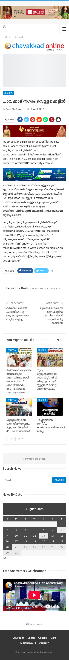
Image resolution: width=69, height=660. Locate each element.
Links (53, 637)
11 (25, 535)
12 (34, 535)
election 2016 (28, 642)
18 (25, 541)
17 (16, 541)
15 (61, 535)
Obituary (44, 642)
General (8, 93)
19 (34, 541)
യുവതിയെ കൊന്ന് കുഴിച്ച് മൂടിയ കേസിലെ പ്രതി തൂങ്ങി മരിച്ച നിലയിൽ (51, 315)
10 (16, 535)
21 (52, 541)
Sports (31, 637)
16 (7, 541)
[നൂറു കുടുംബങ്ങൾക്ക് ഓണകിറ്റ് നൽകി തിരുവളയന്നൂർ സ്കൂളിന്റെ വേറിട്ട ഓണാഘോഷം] (50, 357)
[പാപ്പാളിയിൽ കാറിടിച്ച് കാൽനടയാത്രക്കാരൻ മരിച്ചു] (50, 407)
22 (61, 541)
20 (43, 541)
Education (18, 637)
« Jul (5, 557)
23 (7, 547)
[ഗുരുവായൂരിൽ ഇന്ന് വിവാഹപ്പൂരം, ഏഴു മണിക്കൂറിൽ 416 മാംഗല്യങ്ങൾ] (19, 407)
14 (52, 535)
